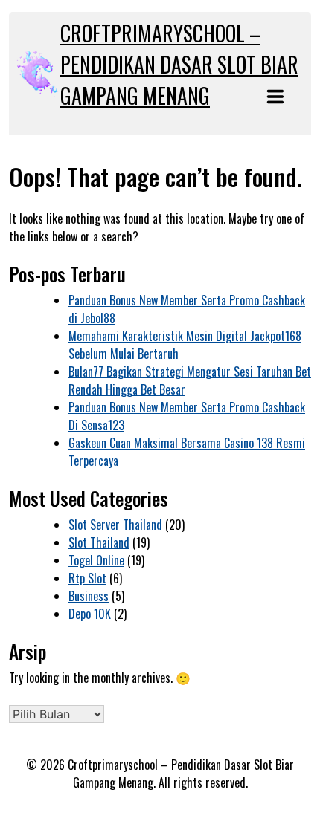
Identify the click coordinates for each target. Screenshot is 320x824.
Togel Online (96, 560)
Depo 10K (89, 614)
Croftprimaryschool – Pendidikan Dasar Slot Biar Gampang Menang (179, 64)
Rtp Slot (87, 578)
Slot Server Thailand (115, 524)
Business (88, 596)
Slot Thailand (98, 542)
